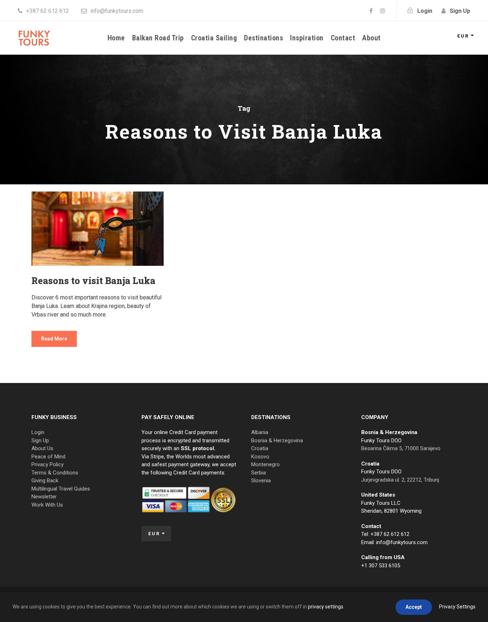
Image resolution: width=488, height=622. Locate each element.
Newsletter (44, 496)
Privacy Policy (47, 464)
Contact (343, 38)
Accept (413, 607)
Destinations (263, 38)
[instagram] (382, 11)
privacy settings (325, 606)
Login (37, 432)
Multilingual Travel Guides (60, 489)
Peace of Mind (48, 456)
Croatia (259, 448)
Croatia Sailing (214, 38)
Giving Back (44, 480)
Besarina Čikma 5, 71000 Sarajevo (400, 448)
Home (116, 38)
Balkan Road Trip (158, 38)
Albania (259, 432)
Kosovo (260, 456)
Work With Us (47, 505)
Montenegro (265, 464)
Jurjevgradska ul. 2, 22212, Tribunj (400, 480)
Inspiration (307, 38)
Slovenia (261, 480)
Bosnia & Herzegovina (277, 440)
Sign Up (40, 440)
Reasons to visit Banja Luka (93, 281)
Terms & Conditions (54, 472)
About (371, 38)
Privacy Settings (457, 606)
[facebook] (371, 11)
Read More (54, 339)
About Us (42, 448)
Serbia (258, 472)
